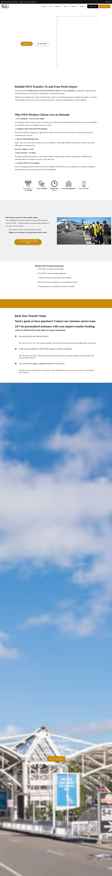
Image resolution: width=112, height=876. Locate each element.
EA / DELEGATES (42, 43)
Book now (26, 43)
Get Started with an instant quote (28, 242)
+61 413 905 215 (70, 766)
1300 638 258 (55, 766)
